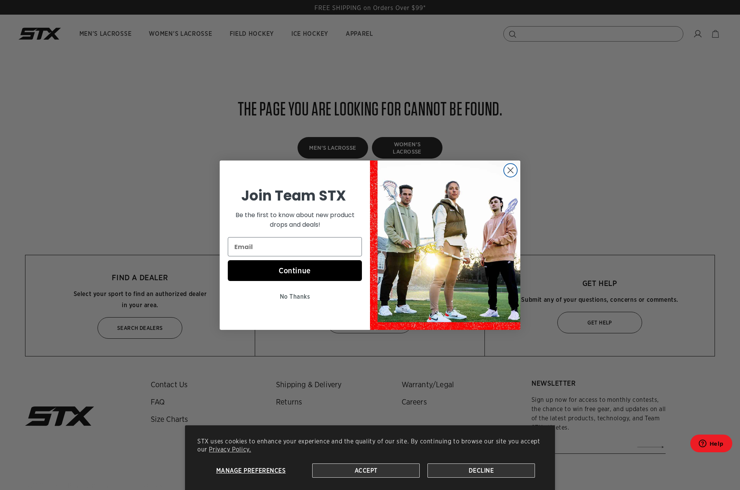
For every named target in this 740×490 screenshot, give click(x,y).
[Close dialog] (510, 170)
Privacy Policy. (230, 449)
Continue (295, 270)
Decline (481, 470)
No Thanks (295, 296)
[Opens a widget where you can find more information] (711, 446)
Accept (366, 470)
